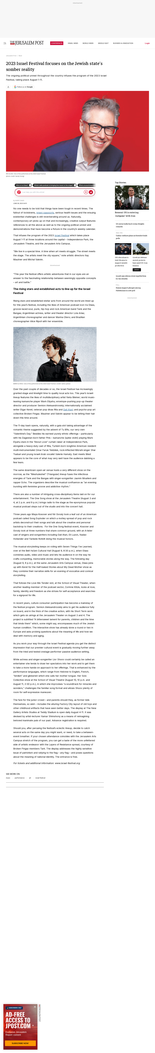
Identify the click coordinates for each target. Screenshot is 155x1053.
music (8, 778)
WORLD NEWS (88, 43)
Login (147, 43)
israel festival (40, 778)
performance (20, 778)
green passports (45, 212)
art (30, 778)
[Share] (8, 87)
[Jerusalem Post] (25, 43)
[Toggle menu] (5, 43)
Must (20, 56)
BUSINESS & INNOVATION (123, 43)
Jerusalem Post (11, 56)
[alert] (20, 1027)
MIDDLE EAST (103, 43)
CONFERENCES (56, 43)
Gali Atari (68, 409)
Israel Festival (62, 235)
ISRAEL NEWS (73, 43)
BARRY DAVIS (19, 200)
